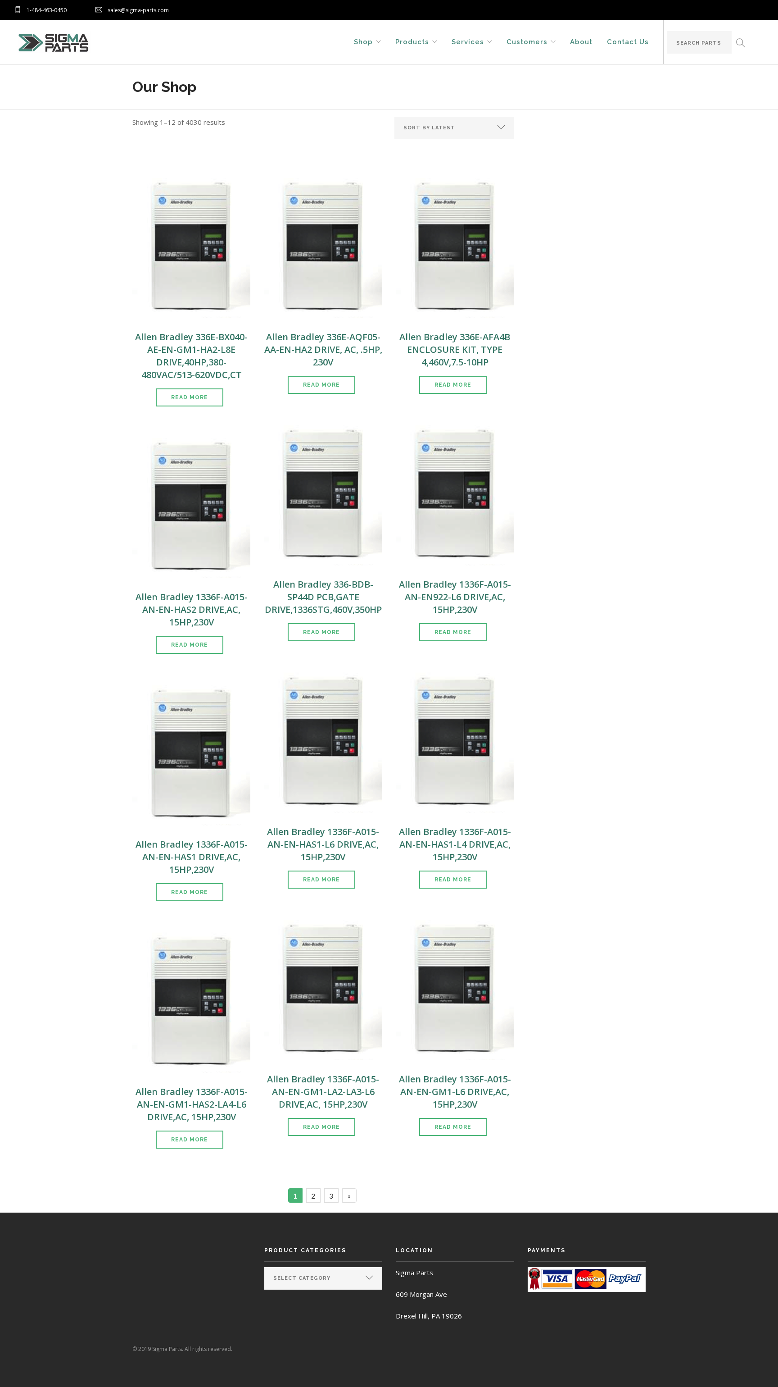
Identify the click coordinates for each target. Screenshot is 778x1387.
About (581, 41)
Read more (189, 397)
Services (468, 41)
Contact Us (628, 41)
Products (412, 41)
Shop (363, 41)
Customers (527, 41)
